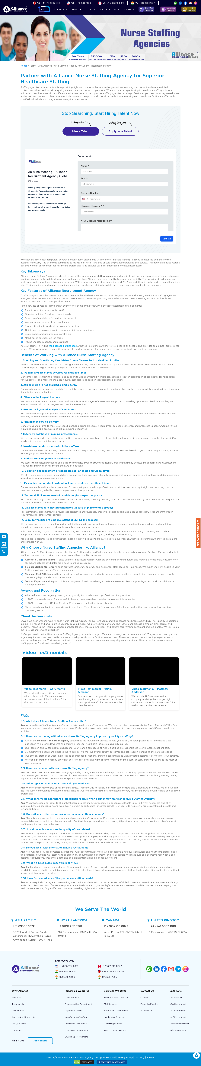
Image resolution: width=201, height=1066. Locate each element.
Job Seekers (40, 1040)
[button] (44, 9)
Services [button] (74, 9)
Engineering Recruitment (77, 1030)
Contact (90, 9)
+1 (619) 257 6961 (83, 3)
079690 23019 (67, 977)
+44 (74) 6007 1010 (50, 3)
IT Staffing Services (113, 1024)
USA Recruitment (178, 1004)
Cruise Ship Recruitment (76, 1037)
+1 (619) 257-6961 (70, 926)
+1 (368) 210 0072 (115, 3)
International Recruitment (116, 1011)
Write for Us (146, 1011)
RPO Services (110, 1004)
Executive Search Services (116, 997)
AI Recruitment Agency (115, 1030)
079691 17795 (109, 977)
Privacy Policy (125, 1057)
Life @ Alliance (19, 1024)
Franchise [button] (127, 9)
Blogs (116, 9)
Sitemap (151, 1057)
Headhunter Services (114, 1017)
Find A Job (18, 1040)
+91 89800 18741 (147, 3)
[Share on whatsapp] (175, 3)
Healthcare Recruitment (76, 1024)
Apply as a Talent (120, 131)
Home (24, 66)
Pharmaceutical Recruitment (78, 1004)
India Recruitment (178, 1030)
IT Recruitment (72, 997)
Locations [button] (103, 9)
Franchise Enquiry (149, 1004)
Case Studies (18, 1011)
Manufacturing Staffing (76, 1017)
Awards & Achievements (23, 1017)
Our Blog (140, 1057)
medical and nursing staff (63, 346)
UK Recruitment (177, 1011)
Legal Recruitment (73, 1011)
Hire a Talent (80, 131)
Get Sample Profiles (198, 533)
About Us (16, 997)
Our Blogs (16, 1030)
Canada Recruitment (179, 1024)
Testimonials (18, 1004)
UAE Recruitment (178, 1017)
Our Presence (176, 997)
